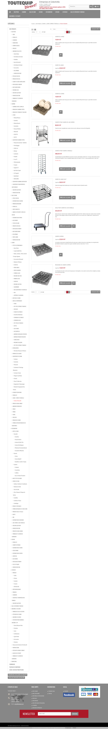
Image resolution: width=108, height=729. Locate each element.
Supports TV (16, 167)
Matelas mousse (17, 117)
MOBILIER (14, 572)
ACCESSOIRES (15, 220)
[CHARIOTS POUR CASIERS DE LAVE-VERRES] (42, 135)
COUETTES (16, 134)
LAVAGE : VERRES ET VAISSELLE (18, 398)
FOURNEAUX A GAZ (17, 320)
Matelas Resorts (17, 123)
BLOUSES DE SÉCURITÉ (17, 653)
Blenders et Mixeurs (18, 262)
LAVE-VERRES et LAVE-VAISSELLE (19, 522)
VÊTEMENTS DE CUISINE (17, 614)
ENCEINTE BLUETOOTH (17, 92)
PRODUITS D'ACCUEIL (16, 226)
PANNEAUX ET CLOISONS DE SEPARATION (17, 100)
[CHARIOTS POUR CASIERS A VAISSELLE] (42, 164)
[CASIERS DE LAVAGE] (42, 50)
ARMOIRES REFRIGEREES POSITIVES (20, 334)
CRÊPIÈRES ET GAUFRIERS (18, 295)
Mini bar (15, 151)
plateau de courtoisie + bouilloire (20, 142)
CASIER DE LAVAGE (59, 65)
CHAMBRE (13, 104)
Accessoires (16, 67)
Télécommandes (17, 162)
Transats (15, 583)
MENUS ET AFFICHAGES (17, 506)
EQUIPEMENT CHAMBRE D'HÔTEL (19, 140)
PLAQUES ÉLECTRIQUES (18, 312)
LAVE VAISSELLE (17, 331)
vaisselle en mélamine (19, 450)
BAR (13, 517)
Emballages (16, 503)
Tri (50, 29)
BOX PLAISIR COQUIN (16, 87)
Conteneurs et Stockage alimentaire (18, 369)
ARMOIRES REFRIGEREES (17, 406)
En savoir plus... (58, 46)
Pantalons (16, 628)
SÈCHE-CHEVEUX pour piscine (16, 670)
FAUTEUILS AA (16, 586)
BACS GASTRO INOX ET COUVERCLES (20, 289)
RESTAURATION (14, 428)
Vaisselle (15, 434)
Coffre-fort (16, 148)
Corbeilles (16, 497)
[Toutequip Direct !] (22, 5)
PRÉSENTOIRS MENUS (17, 589)
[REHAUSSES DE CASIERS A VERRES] (42, 278)
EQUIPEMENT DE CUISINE (17, 356)
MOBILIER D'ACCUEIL (16, 79)
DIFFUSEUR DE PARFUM (17, 228)
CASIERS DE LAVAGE (59, 36)
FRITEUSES (16, 309)
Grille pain (16, 264)
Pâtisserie (16, 364)
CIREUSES (14, 48)
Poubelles (16, 59)
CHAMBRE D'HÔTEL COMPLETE (18, 106)
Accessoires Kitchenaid (18, 259)
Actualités (66, 691)
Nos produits (12, 29)
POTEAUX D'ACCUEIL (16, 76)
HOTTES (15, 325)
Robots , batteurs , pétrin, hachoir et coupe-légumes (20, 255)
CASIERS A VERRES (59, 236)
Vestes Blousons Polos (18, 625)
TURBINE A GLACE (17, 273)
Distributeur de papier (18, 65)
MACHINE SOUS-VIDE (18, 276)
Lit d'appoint (16, 173)
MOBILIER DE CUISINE (17, 420)
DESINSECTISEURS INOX (17, 392)
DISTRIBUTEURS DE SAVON (17, 547)
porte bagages (16, 145)
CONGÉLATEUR (16, 339)
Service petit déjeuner (19, 445)
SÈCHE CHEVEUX (16, 198)
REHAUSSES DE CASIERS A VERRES (63, 265)
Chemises (16, 642)
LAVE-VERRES (16, 328)
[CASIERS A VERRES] (42, 249)
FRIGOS (14, 409)
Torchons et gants (17, 373)
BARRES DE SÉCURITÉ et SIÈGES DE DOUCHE (18, 213)
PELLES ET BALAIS (16, 564)
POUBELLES (15, 37)
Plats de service (18, 439)
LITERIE (14, 115)
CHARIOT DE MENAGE (16, 545)
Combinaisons (16, 633)
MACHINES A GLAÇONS (18, 342)
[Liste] (35, 30)
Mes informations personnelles (39, 703)
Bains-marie (16, 248)
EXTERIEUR (13, 570)
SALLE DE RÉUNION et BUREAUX (17, 606)
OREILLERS (16, 131)
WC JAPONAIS (16, 70)
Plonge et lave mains (18, 375)
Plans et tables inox (18, 381)
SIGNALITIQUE (15, 43)
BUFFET (14, 514)
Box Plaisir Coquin (17, 170)
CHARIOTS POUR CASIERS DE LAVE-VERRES (64, 122)
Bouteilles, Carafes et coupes (20, 461)
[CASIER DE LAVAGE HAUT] (42, 192)
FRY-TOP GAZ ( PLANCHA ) (18, 323)
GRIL (15, 292)
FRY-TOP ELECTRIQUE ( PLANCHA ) (20, 306)
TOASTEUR (16, 281)
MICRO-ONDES (16, 267)
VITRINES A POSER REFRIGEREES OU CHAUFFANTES (19, 424)
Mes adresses (35, 700)
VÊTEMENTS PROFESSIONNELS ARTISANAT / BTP (18, 621)
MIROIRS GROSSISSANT (17, 203)
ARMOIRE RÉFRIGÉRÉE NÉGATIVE (20, 337)
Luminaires (16, 153)
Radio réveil (16, 176)
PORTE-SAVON (15, 237)
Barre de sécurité (17, 62)
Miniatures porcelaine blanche (21, 448)
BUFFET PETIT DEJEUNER (17, 478)
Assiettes (17, 436)
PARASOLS (15, 592)
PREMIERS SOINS (16, 647)
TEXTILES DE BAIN (16, 223)
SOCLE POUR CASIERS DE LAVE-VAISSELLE (64, 208)
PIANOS (14, 411)
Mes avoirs (35, 698)
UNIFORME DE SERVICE (17, 617)
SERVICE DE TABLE (16, 481)
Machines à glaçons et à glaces (20, 350)
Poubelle (15, 156)
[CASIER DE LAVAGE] (42, 78)
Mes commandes (36, 693)
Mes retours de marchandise (38, 696)
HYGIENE (13, 539)
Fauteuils (15, 581)
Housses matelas (17, 129)
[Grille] (32, 30)
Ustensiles (16, 362)
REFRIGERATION (16, 348)
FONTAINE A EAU (16, 90)
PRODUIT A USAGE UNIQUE (17, 403)
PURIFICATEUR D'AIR (17, 73)
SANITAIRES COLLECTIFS (17, 51)
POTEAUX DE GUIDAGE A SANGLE (19, 650)
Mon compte (35, 691)
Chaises (15, 578)
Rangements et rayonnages (19, 384)
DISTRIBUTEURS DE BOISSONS (18, 520)
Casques (15, 165)
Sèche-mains (16, 54)
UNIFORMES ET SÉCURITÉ (16, 608)
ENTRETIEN (15, 556)
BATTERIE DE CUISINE (16, 298)
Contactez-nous (51, 691)
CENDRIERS (15, 40)
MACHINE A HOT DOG (18, 284)
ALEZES (15, 137)
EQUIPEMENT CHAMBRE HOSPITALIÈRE (20, 181)
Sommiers (16, 120)
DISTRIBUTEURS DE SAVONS (18, 201)
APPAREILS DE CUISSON (17, 353)
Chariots (15, 378)
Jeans (15, 631)
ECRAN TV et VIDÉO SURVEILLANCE (19, 81)
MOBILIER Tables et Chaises (18, 511)
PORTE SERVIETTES (16, 209)
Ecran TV (15, 159)
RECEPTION (13, 31)
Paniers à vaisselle (17, 400)
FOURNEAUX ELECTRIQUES (19, 317)
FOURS (15, 303)
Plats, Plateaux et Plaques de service (19, 494)
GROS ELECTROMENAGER (17, 301)
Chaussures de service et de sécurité (20, 645)
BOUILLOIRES (16, 178)
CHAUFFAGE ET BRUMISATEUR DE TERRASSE (18, 599)
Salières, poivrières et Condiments (20, 484)
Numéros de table (17, 486)
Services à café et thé (19, 442)
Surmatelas (16, 126)
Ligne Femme (16, 636)
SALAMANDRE (16, 287)
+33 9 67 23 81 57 (15, 699)
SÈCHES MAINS (15, 550)
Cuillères (17, 473)
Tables (15, 575)
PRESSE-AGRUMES (17, 270)
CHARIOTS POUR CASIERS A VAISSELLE (63, 150)
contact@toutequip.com (19, 704)
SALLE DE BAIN (14, 195)
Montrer (33, 32)
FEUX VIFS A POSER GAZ (18, 314)
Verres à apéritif (18, 459)
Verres (16, 456)
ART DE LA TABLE (16, 431)
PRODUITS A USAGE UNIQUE (18, 531)
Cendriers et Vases (17, 500)
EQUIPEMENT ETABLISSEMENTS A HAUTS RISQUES (18, 186)
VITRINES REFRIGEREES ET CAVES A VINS (20, 509)
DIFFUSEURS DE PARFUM (17, 84)
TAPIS (14, 34)
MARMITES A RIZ (17, 278)
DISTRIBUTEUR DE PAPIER (17, 217)
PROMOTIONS (14, 661)
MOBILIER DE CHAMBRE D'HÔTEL (19, 109)
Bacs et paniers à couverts (20, 475)
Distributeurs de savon (18, 56)
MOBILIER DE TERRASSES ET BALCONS (19, 112)
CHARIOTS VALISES (16, 45)
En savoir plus (68, 728)
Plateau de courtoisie (14, 667)
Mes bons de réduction (37, 707)
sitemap (50, 693)
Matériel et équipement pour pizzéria (19, 388)
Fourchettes (17, 470)
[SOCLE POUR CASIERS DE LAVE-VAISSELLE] (42, 221)
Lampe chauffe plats (18, 251)
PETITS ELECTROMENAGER (17, 245)
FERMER (74, 728)
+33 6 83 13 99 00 (15, 701)
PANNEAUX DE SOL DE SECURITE (18, 611)
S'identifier (35, 705)
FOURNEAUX (12, 664)
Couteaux (16, 359)
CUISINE (13, 242)
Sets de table (16, 489)
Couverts (15, 464)
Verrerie (15, 453)
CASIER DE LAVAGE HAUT (60, 179)
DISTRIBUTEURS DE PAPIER (17, 553)
